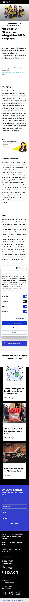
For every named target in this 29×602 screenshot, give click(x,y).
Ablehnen (14, 332)
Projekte (10, 534)
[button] (2, 424)
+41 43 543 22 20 (7, 586)
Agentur (20, 542)
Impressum (17, 549)
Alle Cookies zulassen (14, 323)
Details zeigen (20, 318)
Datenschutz (6, 551)
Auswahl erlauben (14, 328)
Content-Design (6, 72)
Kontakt (4, 549)
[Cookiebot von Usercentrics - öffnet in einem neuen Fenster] (17, 268)
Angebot (4, 542)
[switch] (25, 301)
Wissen (4, 545)
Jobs (10, 549)
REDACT (4, 534)
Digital (3, 74)
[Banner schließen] (26, 268)
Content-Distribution (18, 72)
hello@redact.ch (6, 588)
